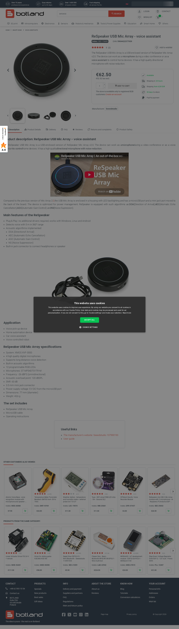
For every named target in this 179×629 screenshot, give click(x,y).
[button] (89, 327)
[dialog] (89, 314)
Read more (127, 313)
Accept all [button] (89, 320)
